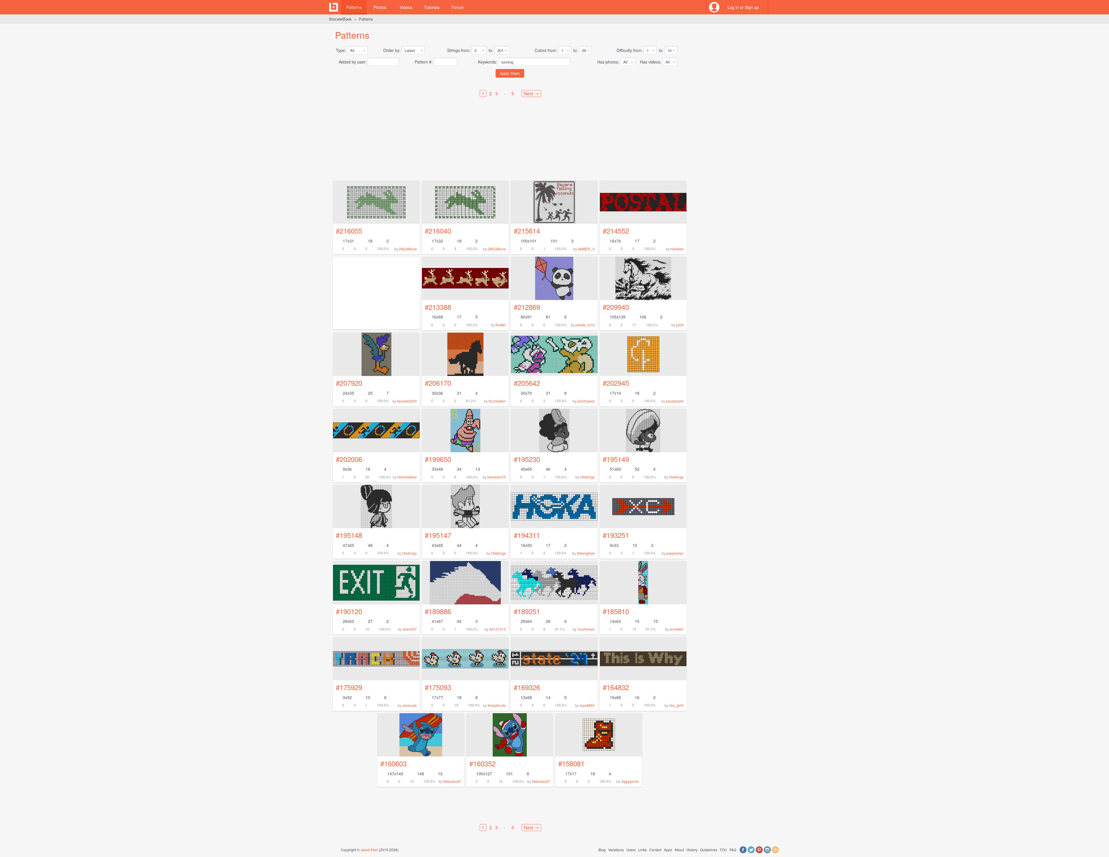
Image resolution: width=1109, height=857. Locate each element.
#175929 (349, 687)
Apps (668, 849)
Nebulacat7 (452, 781)
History (691, 849)
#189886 (438, 611)
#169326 (527, 687)
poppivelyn (675, 553)
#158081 (571, 763)
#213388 (438, 307)
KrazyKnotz (497, 705)
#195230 (527, 459)
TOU (723, 849)
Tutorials (432, 7)
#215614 (527, 231)
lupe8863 (587, 705)
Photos (379, 7)
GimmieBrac (407, 476)
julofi (680, 324)
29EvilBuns (408, 248)
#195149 (616, 459)
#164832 (616, 687)
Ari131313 (497, 629)
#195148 (349, 535)
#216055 (349, 231)
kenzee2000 (407, 400)
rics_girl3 (676, 705)
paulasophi (675, 400)
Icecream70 (496, 476)
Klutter (501, 324)
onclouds (409, 705)
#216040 (438, 231)
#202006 (349, 459)
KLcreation (497, 400)
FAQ (733, 849)
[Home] (333, 7)
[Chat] (775, 7)
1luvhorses (586, 629)
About (679, 849)
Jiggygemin (630, 781)
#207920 (349, 383)
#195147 (438, 535)
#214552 (616, 231)
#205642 (527, 383)
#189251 (527, 611)
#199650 (438, 459)
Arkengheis (586, 553)
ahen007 (410, 629)
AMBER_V (586, 248)
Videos (406, 7)
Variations (616, 849)
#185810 (616, 611)
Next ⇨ (531, 93)
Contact (655, 849)
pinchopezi (586, 400)
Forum (458, 7)
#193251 (616, 535)
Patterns (354, 7)
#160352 (482, 763)
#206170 (438, 383)
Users (631, 849)
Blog (602, 849)
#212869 (527, 307)
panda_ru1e (585, 324)
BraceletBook (340, 19)
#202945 (616, 383)
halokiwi (677, 248)
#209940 (616, 307)
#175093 (438, 687)
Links (642, 849)
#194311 (527, 535)
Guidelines (708, 849)
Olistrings (587, 476)
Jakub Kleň (369, 849)
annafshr (677, 629)
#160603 (393, 763)
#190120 (349, 611)
